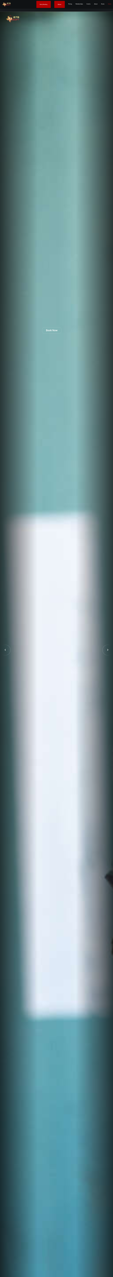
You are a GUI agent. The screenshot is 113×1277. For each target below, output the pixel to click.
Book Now (49, 676)
